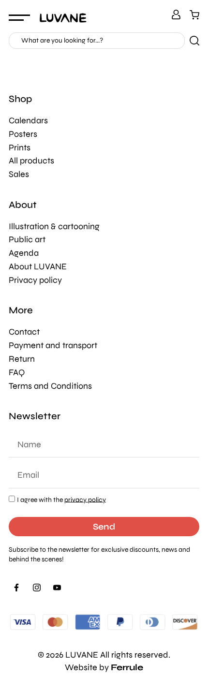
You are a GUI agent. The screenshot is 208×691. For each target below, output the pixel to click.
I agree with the (61, 499)
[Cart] (194, 14)
